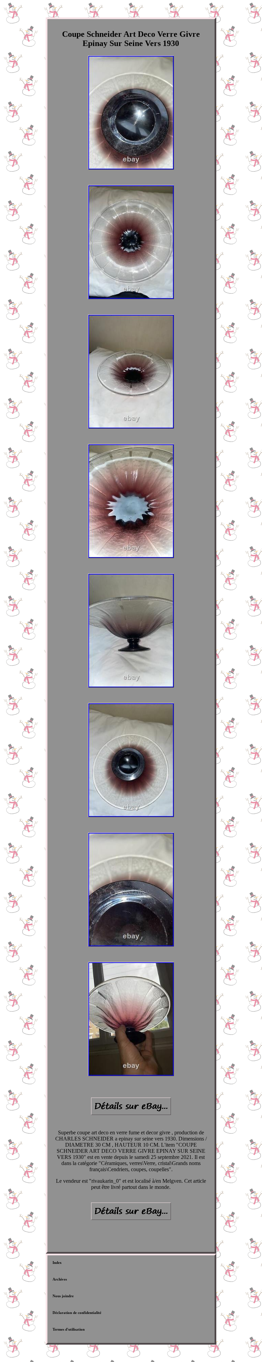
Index (57, 1262)
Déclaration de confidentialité (77, 1313)
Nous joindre (63, 1296)
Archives (60, 1279)
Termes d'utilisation (69, 1329)
